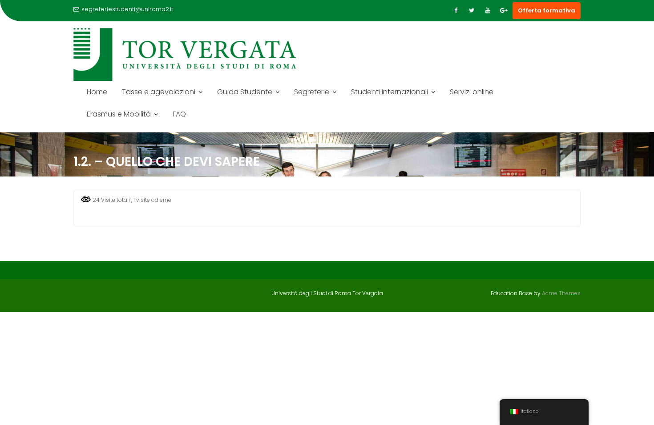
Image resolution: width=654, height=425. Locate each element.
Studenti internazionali (389, 92)
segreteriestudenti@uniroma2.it (127, 9)
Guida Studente (244, 92)
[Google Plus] (504, 11)
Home (97, 92)
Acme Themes (561, 293)
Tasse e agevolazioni (158, 92)
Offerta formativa (546, 10)
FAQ (179, 114)
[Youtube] (487, 11)
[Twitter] (471, 11)
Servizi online (471, 92)
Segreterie (311, 92)
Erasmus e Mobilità (119, 114)
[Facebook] (455, 11)
